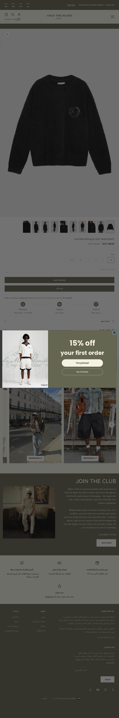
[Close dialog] (114, 332)
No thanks (82, 371)
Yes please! (82, 362)
